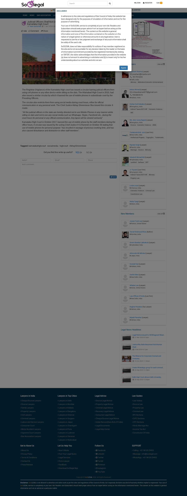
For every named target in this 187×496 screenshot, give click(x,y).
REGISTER (148, 3)
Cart (159, 3)
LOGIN (138, 3)
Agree (123, 68)
